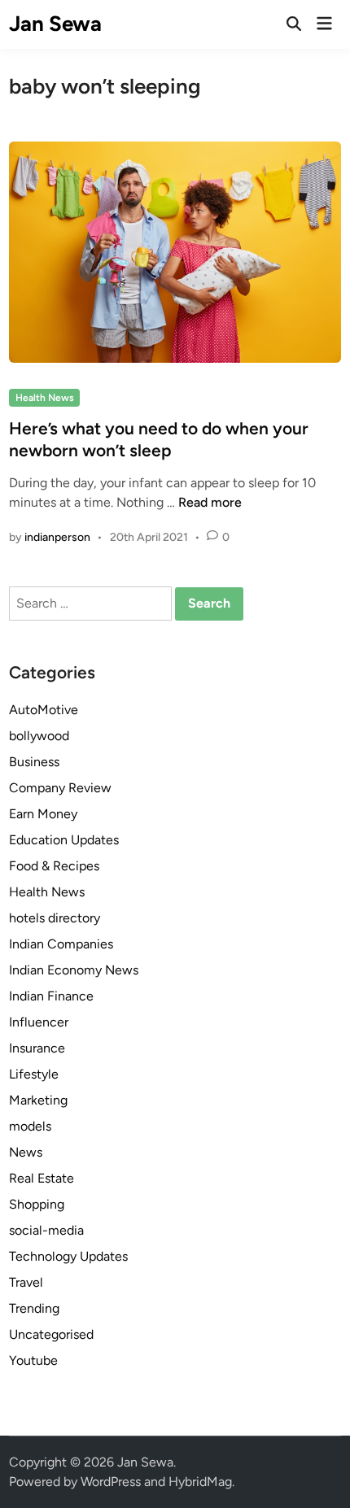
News (25, 1152)
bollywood (39, 735)
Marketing (38, 1100)
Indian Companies (61, 944)
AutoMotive (43, 709)
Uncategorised (51, 1334)
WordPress (111, 1481)
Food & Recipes (54, 866)
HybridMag (200, 1481)
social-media (46, 1230)
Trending (34, 1308)
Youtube (33, 1360)
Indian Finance (51, 996)
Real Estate (41, 1178)
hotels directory (54, 918)
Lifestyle (34, 1074)
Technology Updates (68, 1256)
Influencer (38, 1022)
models (30, 1126)
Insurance (37, 1048)
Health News (44, 397)
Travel (26, 1282)
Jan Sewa (55, 24)
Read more (210, 502)
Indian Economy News (73, 970)
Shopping (36, 1204)
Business (34, 761)
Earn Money (43, 814)
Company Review (60, 787)
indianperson (57, 537)
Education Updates (64, 840)
